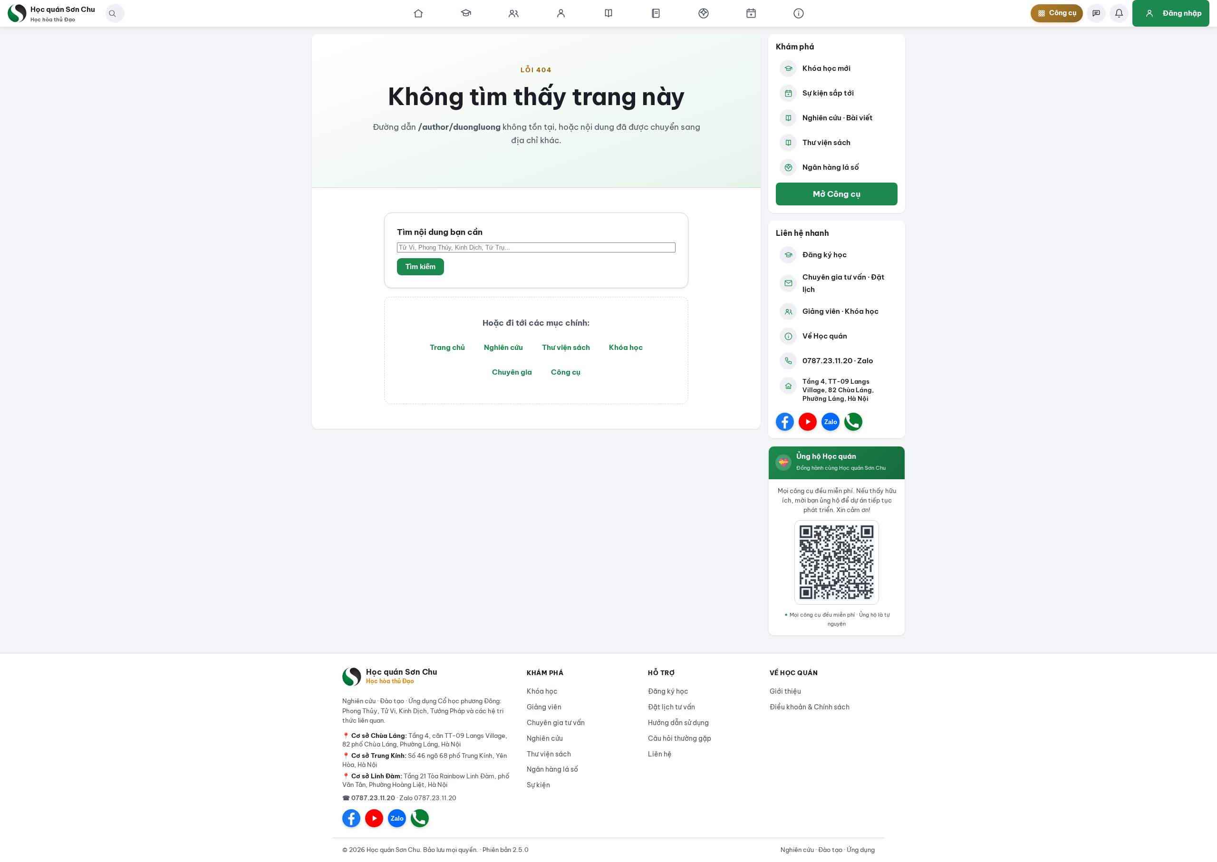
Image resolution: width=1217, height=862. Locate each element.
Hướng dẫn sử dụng (678, 722)
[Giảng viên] (561, 13)
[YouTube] (808, 422)
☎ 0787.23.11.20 (368, 798)
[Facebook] (785, 422)
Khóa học (626, 347)
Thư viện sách (566, 347)
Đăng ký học (824, 254)
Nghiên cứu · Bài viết (837, 117)
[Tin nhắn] (1096, 13)
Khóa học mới (826, 68)
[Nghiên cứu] (608, 13)
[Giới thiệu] (798, 13)
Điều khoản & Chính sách (810, 707)
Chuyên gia (512, 372)
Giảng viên (544, 707)
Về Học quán (824, 335)
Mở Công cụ (836, 194)
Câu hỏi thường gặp (679, 738)
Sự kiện (538, 785)
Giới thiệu (785, 691)
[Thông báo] (1119, 13)
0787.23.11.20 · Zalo (837, 360)
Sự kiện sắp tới (828, 92)
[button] (112, 13)
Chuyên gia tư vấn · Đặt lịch (843, 283)
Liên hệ (660, 754)
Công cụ (565, 372)
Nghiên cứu (503, 347)
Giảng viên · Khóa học (840, 311)
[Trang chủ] (418, 13)
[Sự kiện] (751, 13)
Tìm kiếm (420, 267)
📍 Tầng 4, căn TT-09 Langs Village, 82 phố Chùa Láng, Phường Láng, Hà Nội (424, 740)
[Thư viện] (656, 13)
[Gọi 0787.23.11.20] (853, 422)
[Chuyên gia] (513, 13)
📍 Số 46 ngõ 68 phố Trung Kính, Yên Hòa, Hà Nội (424, 760)
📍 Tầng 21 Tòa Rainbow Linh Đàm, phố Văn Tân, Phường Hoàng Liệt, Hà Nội (425, 780)
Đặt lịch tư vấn (671, 707)
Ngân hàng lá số (830, 167)
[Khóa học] (466, 13)
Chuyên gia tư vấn (556, 722)
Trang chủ (447, 347)
